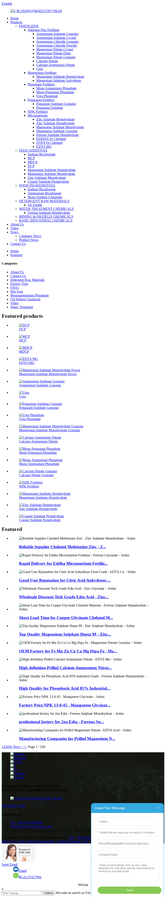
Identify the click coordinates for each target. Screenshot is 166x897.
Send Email (10, 864)
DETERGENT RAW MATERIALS (44, 201)
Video (14, 228)
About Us (17, 224)
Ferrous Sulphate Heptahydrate (57, 135)
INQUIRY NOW (14, 806)
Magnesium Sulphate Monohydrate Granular (49, 430)
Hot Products (86, 837)
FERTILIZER (28, 26)
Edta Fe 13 (9, 841)
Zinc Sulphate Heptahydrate (55, 123)
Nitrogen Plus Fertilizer (43, 30)
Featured (16, 255)
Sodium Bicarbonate (42, 154)
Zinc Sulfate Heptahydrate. (36, 841)
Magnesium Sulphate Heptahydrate (60, 76)
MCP (31, 158)
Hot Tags (16, 291)
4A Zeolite (35, 205)
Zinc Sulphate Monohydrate (55, 119)
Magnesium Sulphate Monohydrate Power (48, 374)
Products (16, 22)
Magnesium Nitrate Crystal (54, 49)
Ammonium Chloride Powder (56, 45)
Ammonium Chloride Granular (57, 41)
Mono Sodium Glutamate (45, 197)
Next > (17, 747)
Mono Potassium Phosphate (55, 92)
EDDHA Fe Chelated (51, 139)
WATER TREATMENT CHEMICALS (46, 209)
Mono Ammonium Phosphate (56, 88)
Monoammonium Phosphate (29, 295)
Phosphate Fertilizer (41, 84)
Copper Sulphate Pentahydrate (48, 181)
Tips (71, 837)
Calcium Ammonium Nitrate (55, 65)
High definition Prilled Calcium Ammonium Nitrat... (65, 667)
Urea (39, 69)
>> (25, 747)
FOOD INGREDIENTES (37, 185)
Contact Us (18, 244)
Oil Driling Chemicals (25, 299)
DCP (31, 166)
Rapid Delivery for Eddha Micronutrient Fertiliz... (63, 563)
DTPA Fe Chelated (49, 142)
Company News (30, 236)
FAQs (14, 287)
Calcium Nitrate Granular (36, 475)
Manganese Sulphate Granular (57, 131)
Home (14, 18)
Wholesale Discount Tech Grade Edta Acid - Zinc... (64, 597)
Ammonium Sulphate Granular (57, 34)
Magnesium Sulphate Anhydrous (58, 80)
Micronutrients (38, 115)
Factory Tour (19, 284)
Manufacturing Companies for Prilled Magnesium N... (67, 738)
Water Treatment (21, 307)
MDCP (33, 162)
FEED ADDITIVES (33, 150)
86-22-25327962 (30, 877)
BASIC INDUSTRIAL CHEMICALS (45, 220)
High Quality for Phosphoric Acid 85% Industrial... (64, 688)
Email (23, 871)
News (14, 232)
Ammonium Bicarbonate (44, 193)
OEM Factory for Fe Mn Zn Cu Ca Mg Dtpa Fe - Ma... (68, 651)
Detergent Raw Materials (27, 280)
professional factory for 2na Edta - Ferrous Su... (61, 721)
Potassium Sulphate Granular (56, 104)
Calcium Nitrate (47, 61)
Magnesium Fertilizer (42, 73)
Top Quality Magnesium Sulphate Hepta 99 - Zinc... (65, 634)
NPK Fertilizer (38, 111)
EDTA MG (44, 146)
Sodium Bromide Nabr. (73, 841)
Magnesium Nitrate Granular (55, 57)
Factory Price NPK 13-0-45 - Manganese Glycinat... (64, 705)
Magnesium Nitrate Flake (53, 53)
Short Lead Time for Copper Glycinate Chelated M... (66, 617)
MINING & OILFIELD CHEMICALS (46, 216)
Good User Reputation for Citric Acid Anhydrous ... (65, 580)
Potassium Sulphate (49, 108)
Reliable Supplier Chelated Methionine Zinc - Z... (62, 547)
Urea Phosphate (47, 96)
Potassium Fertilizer (41, 100)
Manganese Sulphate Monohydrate (60, 127)
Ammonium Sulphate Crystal (56, 38)
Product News (28, 240)
